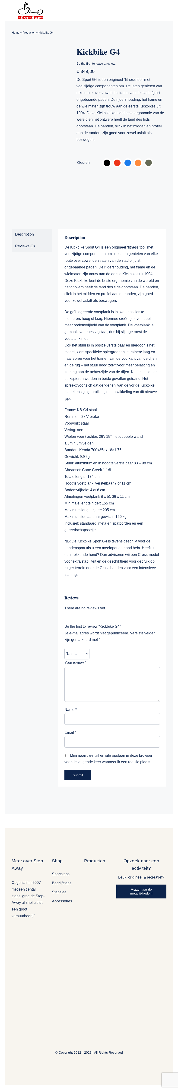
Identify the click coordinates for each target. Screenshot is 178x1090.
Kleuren (83, 162)
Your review (75, 663)
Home (15, 32)
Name (70, 710)
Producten (28, 32)
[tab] (32, 234)
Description (24, 234)
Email (70, 732)
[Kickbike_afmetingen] (40, 131)
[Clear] (164, 162)
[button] (106, 162)
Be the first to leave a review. (96, 63)
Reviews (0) (25, 246)
